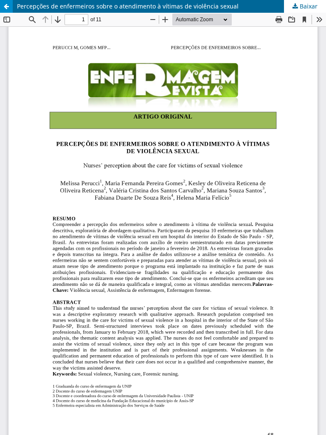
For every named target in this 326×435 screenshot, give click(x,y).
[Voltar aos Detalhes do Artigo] (6, 6)
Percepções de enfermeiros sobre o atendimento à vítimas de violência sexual (128, 6)
